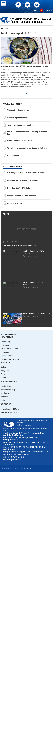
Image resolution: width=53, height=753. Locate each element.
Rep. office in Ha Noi (9, 412)
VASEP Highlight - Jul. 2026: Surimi (34, 283)
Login (35, 10)
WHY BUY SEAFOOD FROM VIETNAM (8, 335)
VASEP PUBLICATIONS (12, 166)
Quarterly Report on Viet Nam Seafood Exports (26, 173)
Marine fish (5, 377)
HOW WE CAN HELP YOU (10, 381)
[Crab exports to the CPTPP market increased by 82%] (26, 50)
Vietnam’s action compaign (18, 110)
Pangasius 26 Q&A (14, 203)
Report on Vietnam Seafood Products (22, 180)
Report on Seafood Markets (18, 188)
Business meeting (8, 390)
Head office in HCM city (10, 409)
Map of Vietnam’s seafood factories (21, 196)
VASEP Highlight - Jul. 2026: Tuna (36, 314)
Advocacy (4, 397)
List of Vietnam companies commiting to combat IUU (27, 133)
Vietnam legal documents (17, 118)
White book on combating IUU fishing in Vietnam (27, 148)
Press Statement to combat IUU (20, 140)
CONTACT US (6, 404)
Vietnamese (47, 10)
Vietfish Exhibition (8, 393)
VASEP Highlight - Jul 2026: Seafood (34, 252)
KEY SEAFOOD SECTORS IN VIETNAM (10, 361)
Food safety (5, 342)
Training (4, 400)
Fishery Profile (6, 356)
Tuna (3, 374)
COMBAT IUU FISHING (12, 104)
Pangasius (5, 371)
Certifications (6, 345)
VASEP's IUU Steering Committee (20, 125)
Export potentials (7, 352)
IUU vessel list (13, 156)
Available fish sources (9, 349)
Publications (6, 386)
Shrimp (3, 367)
